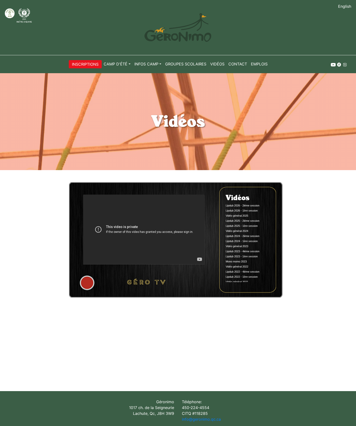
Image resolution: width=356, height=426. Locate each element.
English (344, 6)
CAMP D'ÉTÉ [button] (115, 64)
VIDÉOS (217, 64)
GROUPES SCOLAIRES (185, 64)
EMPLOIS (259, 64)
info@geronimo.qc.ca (201, 419)
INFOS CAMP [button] (146, 64)
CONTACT (237, 64)
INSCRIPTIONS (85, 64)
